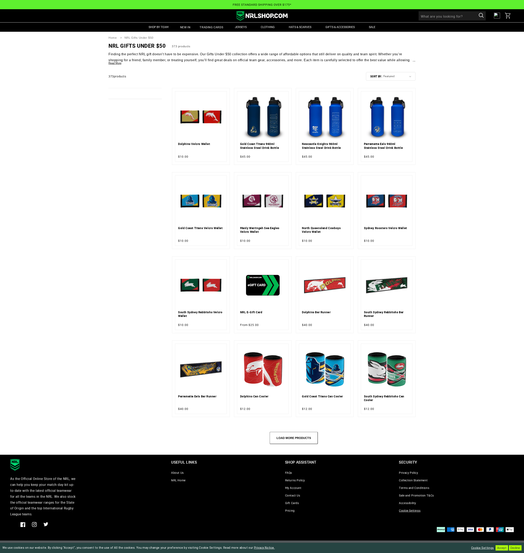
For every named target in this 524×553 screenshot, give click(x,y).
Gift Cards (292, 503)
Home (112, 37)
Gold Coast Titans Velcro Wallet (200, 228)
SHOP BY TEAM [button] (158, 27)
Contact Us (292, 495)
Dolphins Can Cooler (254, 396)
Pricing (290, 510)
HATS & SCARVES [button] (300, 27)
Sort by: (376, 76)
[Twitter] (45, 524)
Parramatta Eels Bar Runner (197, 396)
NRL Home (178, 480)
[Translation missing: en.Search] (481, 15)
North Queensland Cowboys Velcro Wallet (321, 230)
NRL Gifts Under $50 (139, 37)
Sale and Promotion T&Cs (416, 495)
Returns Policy (295, 480)
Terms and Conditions (414, 488)
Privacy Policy (408, 473)
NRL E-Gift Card (251, 312)
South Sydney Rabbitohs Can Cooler (384, 398)
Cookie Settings (409, 510)
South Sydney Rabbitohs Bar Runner (384, 314)
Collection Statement (413, 480)
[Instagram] (34, 524)
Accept (501, 548)
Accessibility (407, 503)
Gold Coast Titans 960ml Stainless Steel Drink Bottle (259, 145)
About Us (177, 473)
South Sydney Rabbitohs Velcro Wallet (200, 314)
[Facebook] (22, 524)
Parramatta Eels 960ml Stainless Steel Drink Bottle (383, 145)
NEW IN (185, 27)
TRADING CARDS (211, 27)
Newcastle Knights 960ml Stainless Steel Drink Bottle (321, 145)
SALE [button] (372, 27)
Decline (515, 548)
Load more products (294, 438)
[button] (509, 15)
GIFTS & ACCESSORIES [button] (340, 27)
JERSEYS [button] (241, 27)
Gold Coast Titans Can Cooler (322, 396)
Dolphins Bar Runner (316, 312)
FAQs (288, 473)
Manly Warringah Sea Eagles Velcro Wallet (260, 230)
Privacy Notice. (264, 547)
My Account (293, 488)
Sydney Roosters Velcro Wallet (385, 228)
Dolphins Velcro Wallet (194, 144)
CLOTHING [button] (268, 27)
